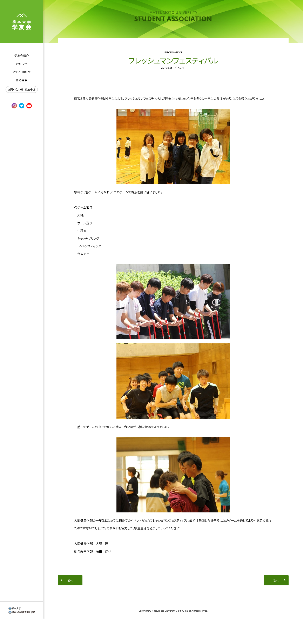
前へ (70, 580)
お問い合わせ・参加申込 (21, 89)
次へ (276, 580)
